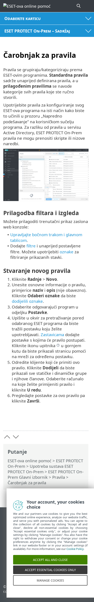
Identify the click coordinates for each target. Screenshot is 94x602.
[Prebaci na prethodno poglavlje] (7, 437)
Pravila (58, 477)
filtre (31, 245)
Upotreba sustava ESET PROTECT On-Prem (40, 468)
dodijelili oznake (27, 301)
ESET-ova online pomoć (29, 460)
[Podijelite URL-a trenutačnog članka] (60, 420)
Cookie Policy (75, 554)
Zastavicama (52, 334)
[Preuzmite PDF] (71, 420)
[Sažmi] (83, 420)
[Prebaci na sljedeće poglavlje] (16, 437)
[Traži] (79, 6)
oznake (66, 251)
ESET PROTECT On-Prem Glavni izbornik (46, 474)
